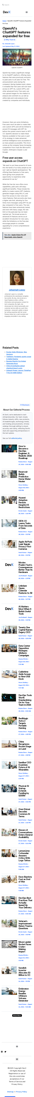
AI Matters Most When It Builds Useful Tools (25, 610)
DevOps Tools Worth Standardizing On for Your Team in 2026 (25, 700)
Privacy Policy (21, 1092)
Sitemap (10, 1092)
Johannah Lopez (17, 290)
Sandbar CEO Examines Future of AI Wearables (25, 766)
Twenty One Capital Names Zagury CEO (25, 630)
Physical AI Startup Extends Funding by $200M (24, 791)
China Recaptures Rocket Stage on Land (25, 745)
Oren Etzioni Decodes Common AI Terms (24, 813)
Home (4, 21)
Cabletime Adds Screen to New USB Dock (25, 675)
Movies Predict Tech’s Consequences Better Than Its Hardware (26, 567)
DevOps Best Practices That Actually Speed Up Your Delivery (25, 903)
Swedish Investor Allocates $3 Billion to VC (24, 971)
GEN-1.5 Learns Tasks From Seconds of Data (25, 524)
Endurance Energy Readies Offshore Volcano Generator (24, 994)
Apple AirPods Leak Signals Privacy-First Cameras (25, 545)
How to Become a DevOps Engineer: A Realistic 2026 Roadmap (25, 452)
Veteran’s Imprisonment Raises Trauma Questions (25, 925)
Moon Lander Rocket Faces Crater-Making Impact (25, 947)
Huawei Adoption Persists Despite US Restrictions (24, 502)
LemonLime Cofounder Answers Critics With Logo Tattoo (24, 855)
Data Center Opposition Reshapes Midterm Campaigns (24, 650)
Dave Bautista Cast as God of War (25, 879)
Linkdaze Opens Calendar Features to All (25, 589)
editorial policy (16, 438)
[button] (26, 12)
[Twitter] (5, 1052)
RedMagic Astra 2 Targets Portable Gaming (23, 723)
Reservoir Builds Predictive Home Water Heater (25, 476)
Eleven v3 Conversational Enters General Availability (26, 834)
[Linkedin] (2, 1052)
